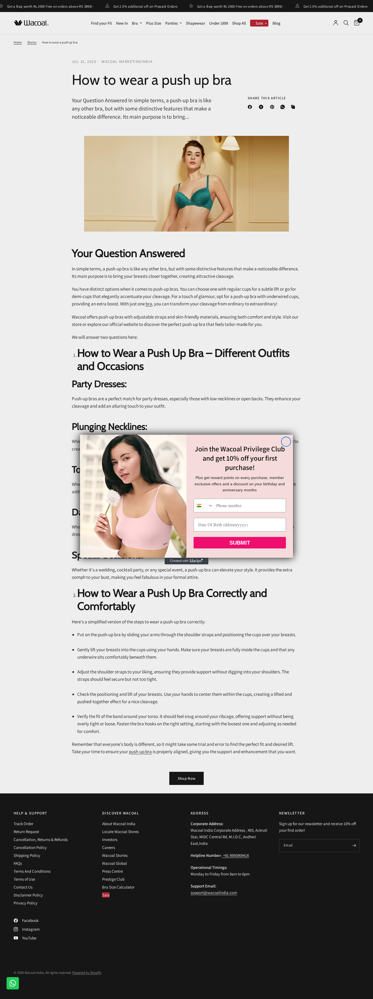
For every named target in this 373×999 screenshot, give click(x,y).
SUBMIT (239, 543)
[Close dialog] (286, 441)
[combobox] (204, 505)
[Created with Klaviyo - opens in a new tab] (186, 561)
